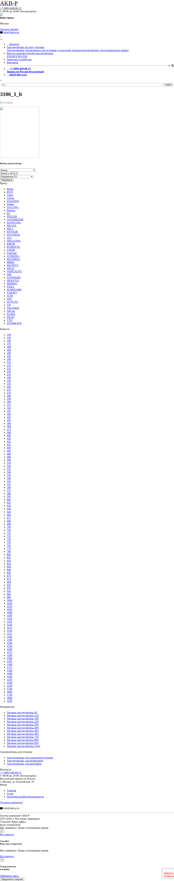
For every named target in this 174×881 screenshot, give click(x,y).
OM (9, 274)
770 (9, 548)
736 (9, 539)
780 (9, 551)
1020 (9, 603)
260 (9, 386)
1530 (9, 685)
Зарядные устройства (19, 59)
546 (9, 478)
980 (9, 597)
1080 (9, 612)
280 (9, 395)
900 (9, 582)
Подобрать (6, 180)
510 (9, 463)
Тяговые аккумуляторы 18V (23, 718)
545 (9, 475)
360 (9, 423)
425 (9, 441)
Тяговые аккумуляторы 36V (23, 724)
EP (8, 213)
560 (9, 487)
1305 (9, 661)
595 (9, 496)
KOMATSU (13, 247)
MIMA (10, 262)
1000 (9, 600)
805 (9, 557)
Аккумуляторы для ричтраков (24, 763)
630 (9, 505)
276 (9, 392)
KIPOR (11, 243)
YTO (10, 320)
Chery (10, 195)
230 (9, 371)
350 (9, 420)
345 (9, 417)
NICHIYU (13, 265)
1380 (9, 670)
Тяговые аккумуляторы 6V (22, 712)
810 (9, 560)
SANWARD (14, 277)
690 (9, 524)
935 (9, 588)
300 (9, 401)
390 (9, 432)
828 (9, 566)
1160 (9, 636)
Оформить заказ (9, 875)
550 (9, 481)
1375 (9, 667)
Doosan (11, 210)
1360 (9, 664)
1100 (9, 615)
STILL (10, 286)
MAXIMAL (13, 259)
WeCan (11, 311)
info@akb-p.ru (11, 32)
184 (9, 350)
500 (9, 459)
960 (9, 594)
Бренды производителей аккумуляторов (30, 53)
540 (9, 472)
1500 (9, 682)
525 (9, 469)
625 (9, 502)
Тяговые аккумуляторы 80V (23, 740)
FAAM (23, 56)
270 (9, 389)
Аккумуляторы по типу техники (25, 47)
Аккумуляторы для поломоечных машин (105, 50)
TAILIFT (12, 292)
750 (9, 542)
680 (9, 521)
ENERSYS (13, 56)
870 (9, 575)
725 (9, 533)
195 (9, 356)
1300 (9, 658)
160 (9, 340)
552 (9, 484)
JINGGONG (14, 240)
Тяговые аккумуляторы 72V (23, 737)
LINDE (11, 250)
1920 (9, 701)
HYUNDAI (13, 234)
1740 (9, 694)
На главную (7, 834)
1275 (9, 652)
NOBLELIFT (14, 271)
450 (9, 447)
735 (9, 536)
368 (9, 426)
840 (9, 569)
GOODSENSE (15, 219)
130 (9, 334)
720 (9, 530)
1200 (9, 643)
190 (9, 353)
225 (9, 368)
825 (9, 563)
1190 (9, 640)
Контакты (12, 62)
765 (9, 545)
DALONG (13, 207)
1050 (9, 609)
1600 (9, 691)
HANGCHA (14, 222)
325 (9, 411)
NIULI (10, 268)
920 (9, 585)
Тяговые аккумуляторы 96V (23, 743)
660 (9, 514)
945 (9, 591)
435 (9, 444)
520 (9, 466)
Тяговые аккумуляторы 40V (23, 727)
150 (9, 337)
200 (9, 359)
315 (9, 405)
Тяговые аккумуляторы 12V (23, 715)
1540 (9, 688)
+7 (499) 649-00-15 (10, 8)
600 (9, 499)
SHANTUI (13, 280)
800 (9, 554)
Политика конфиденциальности (25, 796)
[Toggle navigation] (1, 39)
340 (9, 414)
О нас (10, 793)
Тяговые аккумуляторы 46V (23, 730)
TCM (10, 295)
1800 (9, 698)
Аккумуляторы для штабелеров (25, 760)
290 (9, 398)
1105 (9, 621)
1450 (9, 679)
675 (9, 517)
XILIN (10, 317)
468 (9, 453)
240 (9, 377)
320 (9, 408)
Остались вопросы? (11, 802)
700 (9, 527)
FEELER (12, 216)
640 (9, 508)
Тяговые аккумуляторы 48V (23, 733)
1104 (9, 618)
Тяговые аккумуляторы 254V (23, 746)
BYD (10, 192)
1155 (9, 633)
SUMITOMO (14, 289)
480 (9, 456)
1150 (9, 630)
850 (9, 572)
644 (9, 511)
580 (9, 493)
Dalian (10, 204)
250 (9, 380)
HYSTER (12, 231)
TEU (9, 298)
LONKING (13, 256)
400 (9, 435)
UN (9, 305)
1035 (9, 606)
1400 (9, 673)
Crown (10, 198)
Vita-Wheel (13, 308)
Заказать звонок (9, 29)
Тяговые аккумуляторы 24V (23, 721)
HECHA (11, 225)
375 (9, 429)
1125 (9, 627)
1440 (9, 676)
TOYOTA (12, 301)
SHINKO (12, 283)
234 (9, 374)
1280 (9, 655)
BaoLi (10, 189)
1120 (9, 624)
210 (9, 362)
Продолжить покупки (12, 879)
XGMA (11, 314)
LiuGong (12, 253)
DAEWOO (13, 201)
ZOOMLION (14, 323)
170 (9, 343)
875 (9, 578)
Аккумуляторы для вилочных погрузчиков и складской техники (44, 50)
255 (9, 383)
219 (9, 365)
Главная (11, 790)
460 (9, 450)
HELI (10, 228)
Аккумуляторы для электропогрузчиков (30, 757)
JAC (9, 237)
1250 (9, 646)
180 (9, 347)
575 (9, 490)
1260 (9, 649)
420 (9, 438)
